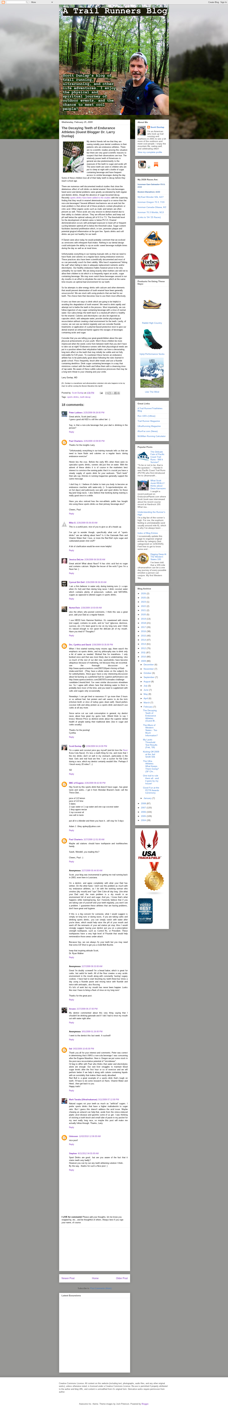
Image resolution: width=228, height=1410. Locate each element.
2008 (144, 803)
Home (95, 1278)
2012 (144, 648)
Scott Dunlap (78, 393)
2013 (144, 644)
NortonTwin (74, 608)
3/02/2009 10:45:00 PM (83, 1049)
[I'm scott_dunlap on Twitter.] (149, 168)
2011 (143, 652)
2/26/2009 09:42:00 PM (95, 783)
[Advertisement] (94, 1249)
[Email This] (106, 393)
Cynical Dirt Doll (77, 582)
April (146, 698)
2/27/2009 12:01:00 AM (94, 839)
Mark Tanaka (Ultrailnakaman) (83, 1099)
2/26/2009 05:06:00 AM (87, 523)
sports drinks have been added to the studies (90, 198)
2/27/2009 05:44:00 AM (92, 870)
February (148, 706)
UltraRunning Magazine (149, 426)
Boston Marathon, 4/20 (149, 192)
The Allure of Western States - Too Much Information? (150, 730)
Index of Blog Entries (148, 533)
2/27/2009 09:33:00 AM (92, 966)
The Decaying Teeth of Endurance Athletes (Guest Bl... (150, 715)
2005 (144, 816)
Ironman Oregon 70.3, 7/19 (151, 202)
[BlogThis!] (109, 393)
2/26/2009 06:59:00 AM (94, 559)
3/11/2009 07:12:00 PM (108, 1099)
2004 (144, 820)
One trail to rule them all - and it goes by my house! (151, 779)
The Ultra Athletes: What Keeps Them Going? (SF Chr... (151, 766)
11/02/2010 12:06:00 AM (90, 1136)
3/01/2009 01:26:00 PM (92, 1031)
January (148, 798)
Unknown (73, 1136)
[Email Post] (101, 393)
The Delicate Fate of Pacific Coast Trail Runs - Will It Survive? (157, 457)
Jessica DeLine (76, 559)
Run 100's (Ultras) (146, 416)
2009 (144, 661)
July (146, 685)
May (146, 694)
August (147, 681)
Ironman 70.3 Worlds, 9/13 (151, 212)
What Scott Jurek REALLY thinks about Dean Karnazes (158, 484)
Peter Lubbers (76, 412)
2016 (144, 631)
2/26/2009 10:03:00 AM (91, 608)
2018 (144, 623)
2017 (144, 627)
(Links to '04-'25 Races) (149, 217)
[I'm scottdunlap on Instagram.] (142, 168)
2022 (144, 606)
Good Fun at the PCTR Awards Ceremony (151, 790)
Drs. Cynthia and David (80, 645)
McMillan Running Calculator (152, 436)
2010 (144, 656)
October (148, 673)
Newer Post (68, 1278)
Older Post (122, 1278)
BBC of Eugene (76, 783)
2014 (144, 640)
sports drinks (73, 397)
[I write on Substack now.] (156, 168)
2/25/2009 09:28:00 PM (93, 412)
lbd (70, 1049)
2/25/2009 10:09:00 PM (94, 441)
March (147, 702)
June (146, 690)
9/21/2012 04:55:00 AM (88, 1153)
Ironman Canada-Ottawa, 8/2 (152, 207)
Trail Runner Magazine (149, 421)
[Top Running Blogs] (154, 894)
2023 (144, 602)
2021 (144, 610)
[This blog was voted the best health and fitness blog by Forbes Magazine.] (152, 272)
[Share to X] (112, 393)
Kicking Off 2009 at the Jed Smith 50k (151, 754)
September (149, 677)
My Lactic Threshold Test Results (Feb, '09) (150, 743)
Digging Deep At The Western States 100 (158, 557)
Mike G (72, 523)
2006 (144, 812)
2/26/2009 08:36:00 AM (96, 582)
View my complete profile (150, 152)
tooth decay (85, 397)
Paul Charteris (76, 441)
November (149, 669)
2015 (144, 635)
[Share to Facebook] (115, 393)
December (149, 664)
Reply (71, 432)
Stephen (73, 1153)
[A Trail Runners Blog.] (153, 251)
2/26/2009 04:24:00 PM (96, 746)
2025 (144, 597)
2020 (144, 614)
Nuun (125, 750)
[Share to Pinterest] (118, 393)
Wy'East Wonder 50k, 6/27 (151, 197)
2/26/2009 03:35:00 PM (102, 645)
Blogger (145, 1404)
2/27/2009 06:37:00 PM (87, 1009)
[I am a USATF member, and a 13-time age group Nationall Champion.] (150, 858)
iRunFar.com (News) (148, 431)
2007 (144, 807)
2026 (144, 593)
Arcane (72, 1009)
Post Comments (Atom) (101, 1288)
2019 (144, 619)
